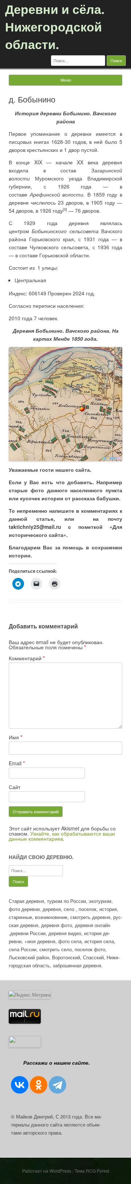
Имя (15, 737)
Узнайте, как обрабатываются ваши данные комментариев (62, 836)
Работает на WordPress (46, 1171)
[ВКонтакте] (19, 1085)
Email (17, 763)
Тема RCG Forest (92, 1171)
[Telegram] (57, 1085)
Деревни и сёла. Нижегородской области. (54, 26)
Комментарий (27, 658)
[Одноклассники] (38, 1085)
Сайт (14, 787)
